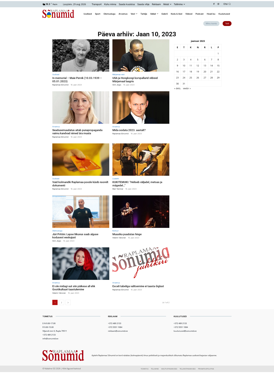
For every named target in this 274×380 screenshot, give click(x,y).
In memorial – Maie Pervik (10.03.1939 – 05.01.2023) (77, 79)
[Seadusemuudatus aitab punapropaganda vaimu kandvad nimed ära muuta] (80, 107)
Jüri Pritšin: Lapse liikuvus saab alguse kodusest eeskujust (75, 236)
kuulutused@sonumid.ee (185, 331)
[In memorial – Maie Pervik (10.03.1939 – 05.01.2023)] (80, 55)
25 (190, 77)
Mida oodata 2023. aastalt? (129, 130)
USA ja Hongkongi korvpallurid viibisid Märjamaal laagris (135, 79)
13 (205, 65)
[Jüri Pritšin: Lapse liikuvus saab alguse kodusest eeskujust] (80, 211)
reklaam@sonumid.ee (118, 331)
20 (205, 71)
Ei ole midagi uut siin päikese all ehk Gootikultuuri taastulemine (73, 288)
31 (184, 83)
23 (177, 77)
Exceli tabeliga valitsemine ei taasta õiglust (138, 286)
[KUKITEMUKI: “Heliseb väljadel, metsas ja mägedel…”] (140, 159)
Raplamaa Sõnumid (60, 85)
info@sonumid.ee (50, 338)
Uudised (55, 74)
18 (190, 71)
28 (211, 77)
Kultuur (115, 231)
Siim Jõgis (116, 85)
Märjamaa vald (118, 74)
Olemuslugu (57, 231)
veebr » (187, 88)
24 (184, 77)
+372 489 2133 (49, 334)
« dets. (177, 88)
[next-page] (68, 302)
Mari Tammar (117, 189)
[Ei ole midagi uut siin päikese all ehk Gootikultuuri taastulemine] (80, 263)
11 (190, 65)
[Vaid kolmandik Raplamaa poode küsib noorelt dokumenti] (80, 159)
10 (184, 65)
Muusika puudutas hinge (127, 234)
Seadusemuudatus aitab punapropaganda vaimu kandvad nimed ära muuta (77, 132)
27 (205, 77)
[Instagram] (218, 4)
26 (197, 77)
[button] (227, 4)
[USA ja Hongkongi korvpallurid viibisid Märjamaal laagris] (140, 55)
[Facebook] (214, 4)
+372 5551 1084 (115, 327)
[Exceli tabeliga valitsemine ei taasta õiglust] (140, 263)
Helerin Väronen (119, 238)
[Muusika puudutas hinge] (140, 211)
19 (197, 71)
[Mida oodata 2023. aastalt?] (140, 107)
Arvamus (56, 127)
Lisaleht (115, 179)
